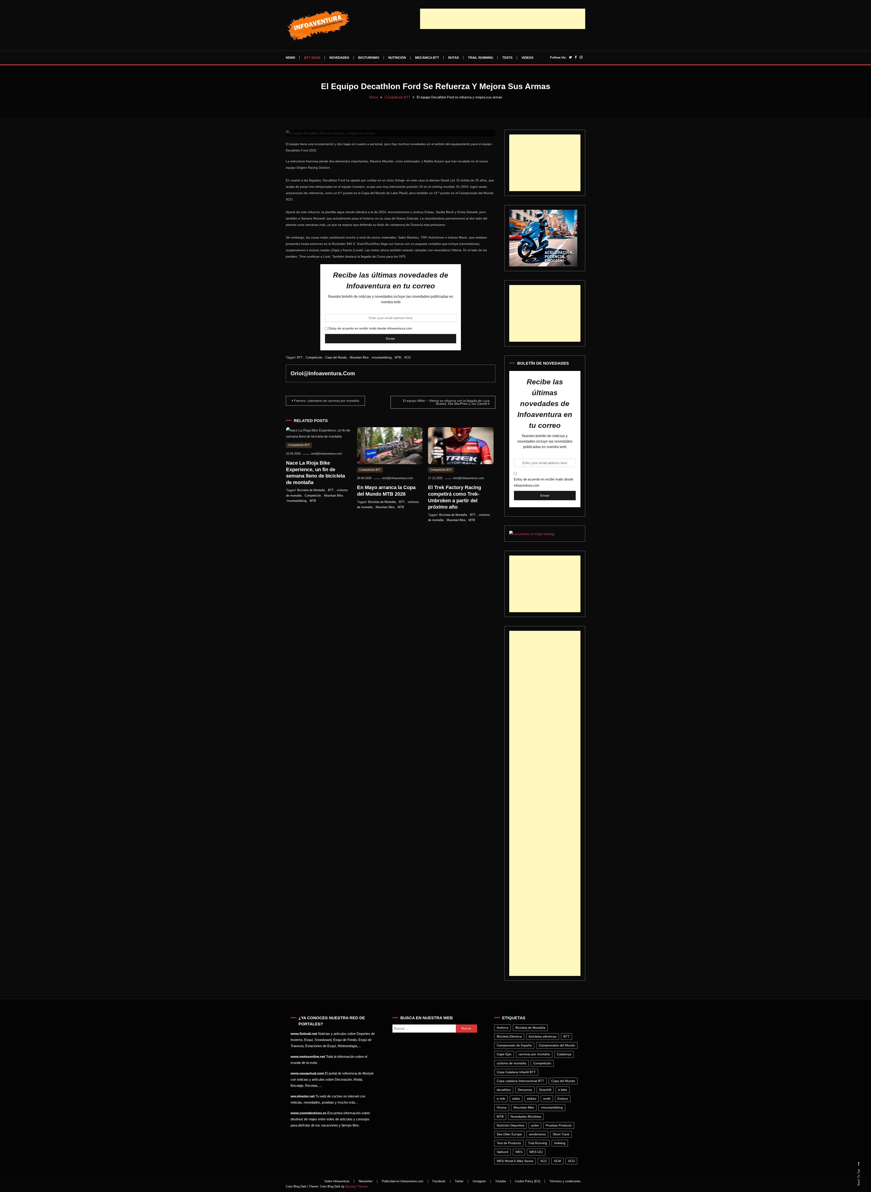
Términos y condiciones (565, 1181)
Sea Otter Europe (509, 1134)
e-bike (562, 1090)
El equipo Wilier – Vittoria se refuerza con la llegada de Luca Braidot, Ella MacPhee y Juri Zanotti (446, 402)
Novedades (339, 57)
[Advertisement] (502, 19)
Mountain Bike (359, 357)
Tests (507, 57)
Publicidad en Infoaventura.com (402, 1181)
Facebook (439, 1181)
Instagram (479, 1181)
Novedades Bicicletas (526, 1116)
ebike (516, 1098)
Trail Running (480, 57)
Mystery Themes (356, 1186)
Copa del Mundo (336, 357)
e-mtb (501, 1098)
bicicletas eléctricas (542, 1036)
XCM (557, 1161)
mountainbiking (381, 357)
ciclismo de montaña (511, 1063)
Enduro (563, 1098)
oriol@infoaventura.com (323, 373)
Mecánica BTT (427, 57)
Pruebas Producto (559, 1125)
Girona (501, 1107)
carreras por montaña (534, 1054)
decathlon (504, 1090)
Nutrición (397, 57)
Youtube (500, 1181)
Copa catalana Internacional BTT (520, 1081)
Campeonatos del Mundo (557, 1045)
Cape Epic (504, 1054)
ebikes (531, 1098)
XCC (543, 1161)
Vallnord (502, 1152)
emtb (546, 1098)
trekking (559, 1143)
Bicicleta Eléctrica (509, 1036)
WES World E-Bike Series (515, 1161)
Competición (314, 357)
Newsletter (365, 1181)
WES (518, 1152)
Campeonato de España (514, 1045)
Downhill (545, 1090)
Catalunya (564, 1054)
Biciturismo (368, 57)
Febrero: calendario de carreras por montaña (326, 400)
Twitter (459, 1181)
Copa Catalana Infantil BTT (516, 1072)
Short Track (561, 1134)
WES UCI (536, 1152)
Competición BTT (299, 445)
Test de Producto (509, 1143)
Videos (527, 57)
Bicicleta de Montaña (311, 490)
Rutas (453, 57)
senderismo (537, 1134)
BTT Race (312, 57)
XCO (407, 357)
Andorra (502, 1027)
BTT (300, 357)
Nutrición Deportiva (510, 1125)
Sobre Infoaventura (336, 1181)
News (290, 57)
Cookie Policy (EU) (527, 1181)
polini (535, 1125)
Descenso (525, 1090)
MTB (398, 357)
